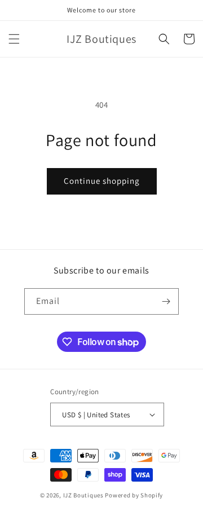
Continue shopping (102, 180)
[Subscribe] (165, 301)
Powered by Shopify (134, 495)
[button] (14, 39)
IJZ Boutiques (83, 495)
